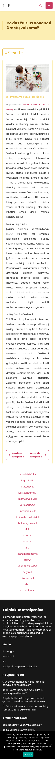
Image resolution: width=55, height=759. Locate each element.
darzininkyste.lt (27, 590)
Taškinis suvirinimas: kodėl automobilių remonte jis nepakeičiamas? (25, 708)
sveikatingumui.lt (27, 492)
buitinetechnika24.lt (27, 517)
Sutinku (28, 754)
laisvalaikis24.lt (27, 474)
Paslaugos (8, 651)
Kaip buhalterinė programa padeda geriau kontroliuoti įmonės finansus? (23, 699)
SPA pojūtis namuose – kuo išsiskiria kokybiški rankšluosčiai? (23, 683)
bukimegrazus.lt (27, 523)
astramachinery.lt (27, 553)
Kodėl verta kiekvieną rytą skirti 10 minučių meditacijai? (22, 691)
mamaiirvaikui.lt (27, 498)
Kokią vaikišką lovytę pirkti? (18, 730)
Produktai (8, 656)
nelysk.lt (27, 572)
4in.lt (27, 547)
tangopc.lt (27, 541)
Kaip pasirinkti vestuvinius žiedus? (22, 725)
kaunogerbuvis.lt (27, 566)
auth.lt (27, 559)
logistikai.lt (27, 480)
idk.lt (27, 584)
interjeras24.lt (28, 511)
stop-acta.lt (27, 578)
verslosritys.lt (27, 505)
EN (4, 661)
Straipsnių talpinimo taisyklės (19, 666)
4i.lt (28, 529)
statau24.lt (27, 486)
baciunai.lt (27, 535)
